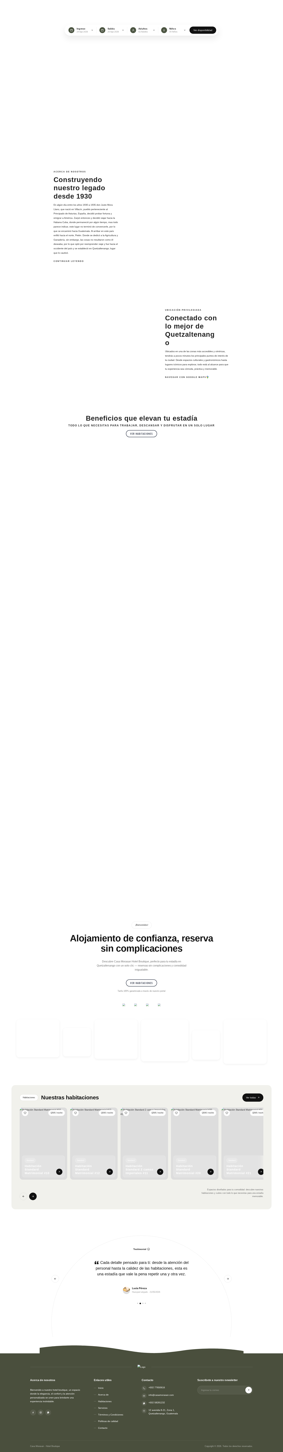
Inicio (60, 6)
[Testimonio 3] (142, 1303)
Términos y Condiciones (110, 1414)
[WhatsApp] (48, 1412)
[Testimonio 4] (145, 1303)
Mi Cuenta (233, 6)
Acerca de (74, 6)
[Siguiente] (33, 1196)
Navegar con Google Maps (185, 377)
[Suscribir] (248, 1390)
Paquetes (126, 6)
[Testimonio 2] (140, 1303)
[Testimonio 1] (137, 1303)
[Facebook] (33, 1412)
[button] (141, 433)
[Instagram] (41, 1412)
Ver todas (251, 1097)
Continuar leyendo (69, 261)
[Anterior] (23, 1196)
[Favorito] (25, 1113)
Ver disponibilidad (202, 30)
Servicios (110, 6)
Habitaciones (92, 6)
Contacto (142, 6)
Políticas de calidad (108, 1421)
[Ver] (59, 1172)
